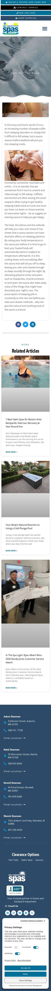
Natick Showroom (11, 749)
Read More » (11, 452)
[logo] (13, 28)
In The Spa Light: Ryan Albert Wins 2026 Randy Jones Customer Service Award (25, 659)
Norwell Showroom (12, 782)
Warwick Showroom (12, 816)
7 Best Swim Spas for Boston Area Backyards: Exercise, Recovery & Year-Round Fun (24, 423)
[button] (45, 28)
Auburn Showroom (12, 716)
